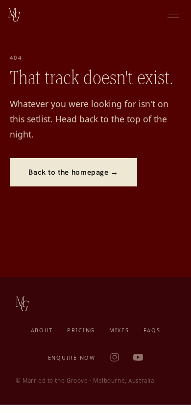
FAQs (152, 330)
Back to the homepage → (73, 172)
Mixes (119, 330)
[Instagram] (114, 357)
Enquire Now (72, 357)
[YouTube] (138, 357)
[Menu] (173, 14)
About (42, 330)
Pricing (81, 330)
